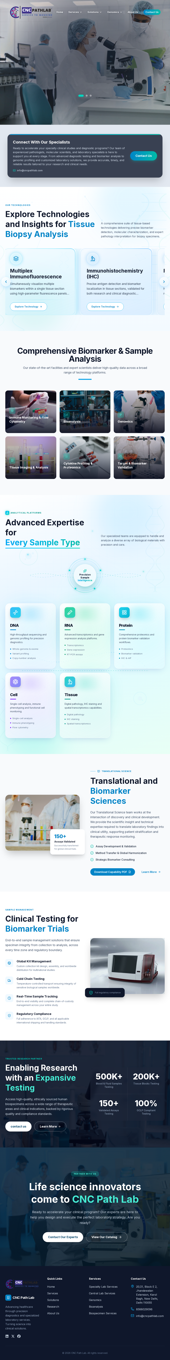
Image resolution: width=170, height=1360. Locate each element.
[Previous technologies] (6, 281)
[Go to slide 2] (83, 96)
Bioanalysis (96, 1306)
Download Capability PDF (110, 872)
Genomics (113, 12)
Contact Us (152, 12)
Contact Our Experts (63, 1237)
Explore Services (85, 86)
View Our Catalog (104, 1237)
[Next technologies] (164, 281)
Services (73, 12)
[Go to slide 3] (89, 96)
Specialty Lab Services (103, 1286)
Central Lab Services (102, 1293)
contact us (18, 1126)
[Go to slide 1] (79, 96)
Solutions (93, 12)
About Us (133, 12)
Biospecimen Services (103, 1313)
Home (59, 12)
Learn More (149, 872)
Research (53, 1306)
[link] (37, 281)
